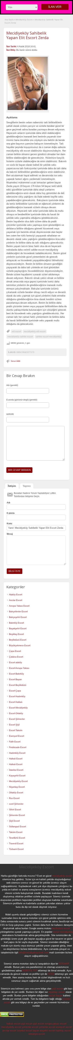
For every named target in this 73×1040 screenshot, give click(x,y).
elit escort (16, 331)
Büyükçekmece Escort (19, 645)
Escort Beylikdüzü (17, 685)
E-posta (11, 513)
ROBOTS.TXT (29, 970)
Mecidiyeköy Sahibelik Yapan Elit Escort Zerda (27, 35)
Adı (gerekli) (12, 385)
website (10, 414)
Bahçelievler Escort (18, 611)
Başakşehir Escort (17, 628)
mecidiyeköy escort (62, 876)
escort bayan (55, 995)
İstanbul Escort (16, 770)
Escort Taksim (15, 730)
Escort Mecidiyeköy (18, 708)
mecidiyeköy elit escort (35, 331)
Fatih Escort (14, 741)
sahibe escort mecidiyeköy (48, 336)
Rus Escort (14, 798)
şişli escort (57, 988)
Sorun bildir (15, 361)
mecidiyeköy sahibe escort (20, 336)
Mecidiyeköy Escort (24, 20)
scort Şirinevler (16, 804)
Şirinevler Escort (17, 815)
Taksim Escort (15, 832)
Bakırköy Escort (16, 623)
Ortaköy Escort (16, 792)
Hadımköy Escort (17, 753)
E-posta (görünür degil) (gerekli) (21, 400)
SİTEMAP (64, 963)
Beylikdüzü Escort (17, 640)
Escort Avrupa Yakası (19, 668)
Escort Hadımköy (17, 696)
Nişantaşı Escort (17, 787)
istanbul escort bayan (28, 1030)
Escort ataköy (15, 662)
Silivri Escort (15, 809)
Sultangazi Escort (17, 826)
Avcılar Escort (15, 600)
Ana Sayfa (9, 20)
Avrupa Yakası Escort (19, 606)
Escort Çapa (15, 691)
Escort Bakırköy (16, 674)
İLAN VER (54, 6)
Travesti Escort (16, 843)
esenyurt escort (64, 1027)
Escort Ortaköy (16, 713)
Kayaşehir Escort (17, 775)
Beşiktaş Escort (16, 634)
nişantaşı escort (56, 992)
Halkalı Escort (16, 758)
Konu (9, 523)
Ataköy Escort (15, 594)
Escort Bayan (15, 679)
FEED (51, 974)
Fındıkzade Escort (17, 747)
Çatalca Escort (16, 657)
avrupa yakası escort (55, 1023)
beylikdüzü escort (61, 928)
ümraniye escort (36, 1034)
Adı (8, 502)
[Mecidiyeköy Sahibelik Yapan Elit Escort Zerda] (28, 83)
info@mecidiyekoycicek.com (34, 952)
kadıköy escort (63, 1030)
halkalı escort (13, 1023)
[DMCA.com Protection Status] (12, 1016)
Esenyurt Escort (16, 736)
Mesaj (10, 534)
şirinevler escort (30, 1027)
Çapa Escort (15, 651)
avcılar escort (9, 1030)
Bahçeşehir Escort (18, 617)
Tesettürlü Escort (17, 838)
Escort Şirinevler (17, 719)
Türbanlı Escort (16, 849)
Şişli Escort (14, 821)
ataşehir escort (47, 1030)
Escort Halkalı (15, 702)
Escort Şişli (14, 725)
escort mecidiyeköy (63, 932)
